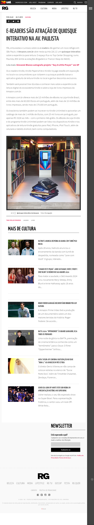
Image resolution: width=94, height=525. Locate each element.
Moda (54, 9)
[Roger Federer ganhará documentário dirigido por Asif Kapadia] (21, 316)
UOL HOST (33, 2)
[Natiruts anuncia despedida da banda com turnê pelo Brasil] (21, 254)
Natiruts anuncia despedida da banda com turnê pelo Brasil (57, 242)
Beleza (33, 9)
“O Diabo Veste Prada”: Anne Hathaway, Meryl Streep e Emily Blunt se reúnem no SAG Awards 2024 (57, 270)
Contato (34, 490)
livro (33, 220)
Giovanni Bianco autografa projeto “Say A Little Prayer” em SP (47, 64)
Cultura (44, 9)
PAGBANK (42, 2)
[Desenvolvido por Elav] (43, 510)
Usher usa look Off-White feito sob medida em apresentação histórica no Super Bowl (54, 389)
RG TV (75, 9)
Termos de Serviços (65, 458)
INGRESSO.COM (21, 2)
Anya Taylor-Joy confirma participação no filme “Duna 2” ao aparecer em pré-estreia (55, 361)
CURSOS (50, 2)
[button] (75, 173)
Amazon (26, 220)
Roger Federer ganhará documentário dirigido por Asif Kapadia (57, 304)
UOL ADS (59, 2)
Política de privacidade (47, 490)
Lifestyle (64, 9)
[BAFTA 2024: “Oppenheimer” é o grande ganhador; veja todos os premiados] (21, 345)
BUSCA (80, 2)
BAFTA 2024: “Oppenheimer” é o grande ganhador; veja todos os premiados (57, 332)
